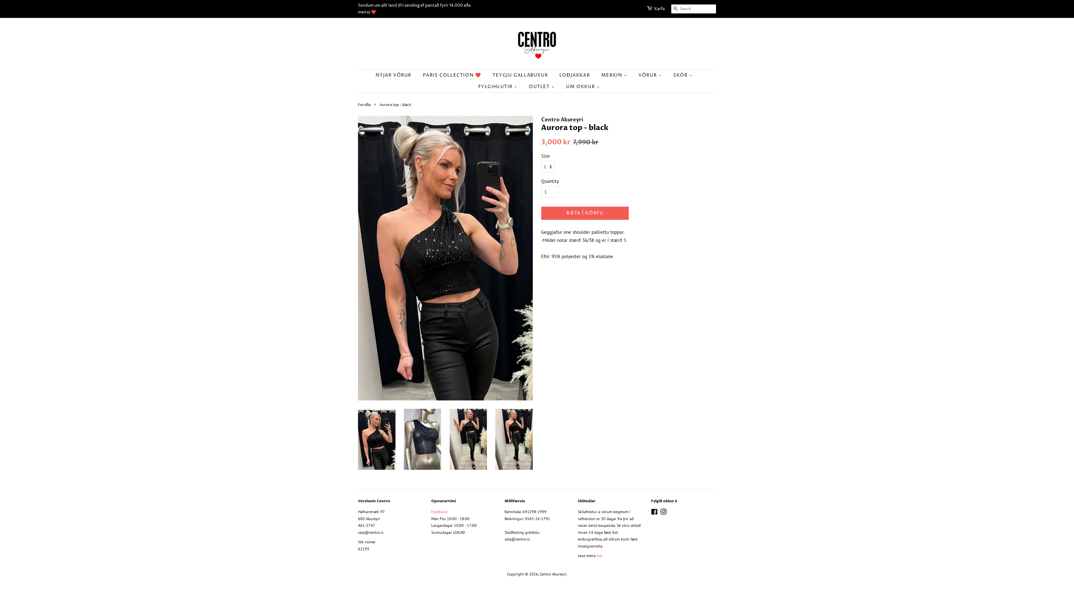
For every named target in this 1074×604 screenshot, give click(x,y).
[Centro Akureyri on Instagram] (663, 512)
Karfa (659, 8)
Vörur (648, 75)
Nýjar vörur (393, 75)
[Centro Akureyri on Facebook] (654, 512)
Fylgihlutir (496, 87)
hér (599, 555)
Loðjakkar (574, 75)
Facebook (439, 511)
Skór (681, 75)
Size (545, 156)
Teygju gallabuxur (520, 75)
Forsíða (364, 105)
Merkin (612, 75)
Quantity (550, 181)
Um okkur (581, 87)
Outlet (540, 87)
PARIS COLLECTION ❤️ (452, 75)
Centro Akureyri (553, 574)
